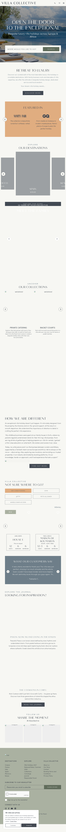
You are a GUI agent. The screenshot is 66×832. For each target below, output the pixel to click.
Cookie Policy (13, 821)
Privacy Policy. (24, 426)
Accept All (28, 825)
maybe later (44, 396)
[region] (21, 819)
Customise (13, 825)
